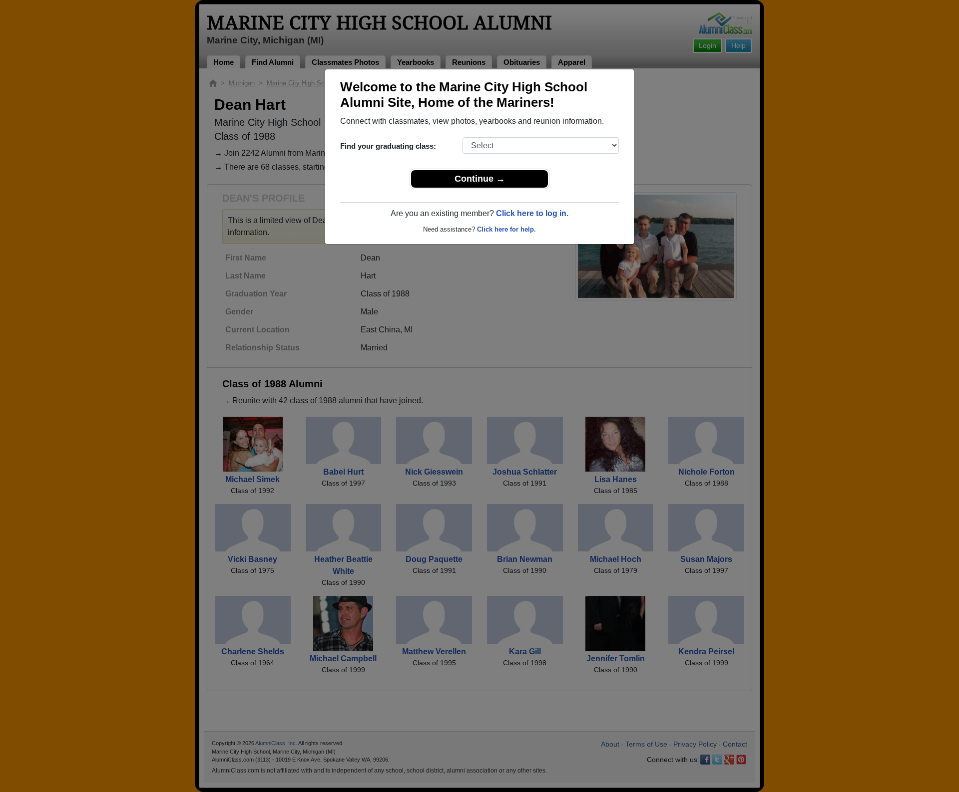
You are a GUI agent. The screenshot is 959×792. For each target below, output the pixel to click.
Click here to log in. (532, 213)
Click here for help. (506, 229)
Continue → (480, 179)
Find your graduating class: (388, 146)
